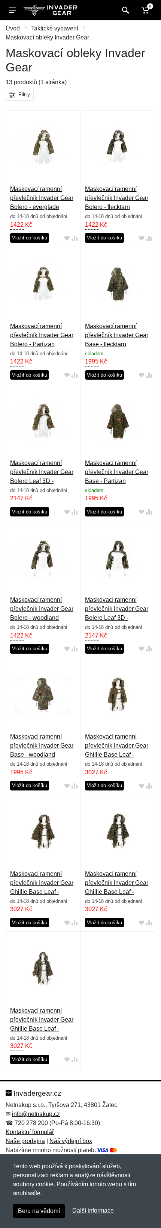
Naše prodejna (25, 1141)
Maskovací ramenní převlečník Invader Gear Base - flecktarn (116, 335)
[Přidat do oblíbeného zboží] (67, 238)
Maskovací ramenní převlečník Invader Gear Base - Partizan (116, 472)
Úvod (13, 28)
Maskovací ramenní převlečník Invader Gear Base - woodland (41, 745)
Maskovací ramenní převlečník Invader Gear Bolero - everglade (41, 198)
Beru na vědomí (39, 1211)
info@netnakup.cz (36, 1114)
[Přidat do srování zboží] (74, 238)
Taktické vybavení (54, 28)
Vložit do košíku (29, 238)
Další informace (93, 1210)
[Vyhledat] (124, 10)
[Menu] (12, 10)
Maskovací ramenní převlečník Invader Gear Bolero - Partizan (41, 335)
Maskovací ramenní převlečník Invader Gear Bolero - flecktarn (116, 198)
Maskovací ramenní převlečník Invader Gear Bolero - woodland (41, 609)
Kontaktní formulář (30, 1132)
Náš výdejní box (70, 1141)
